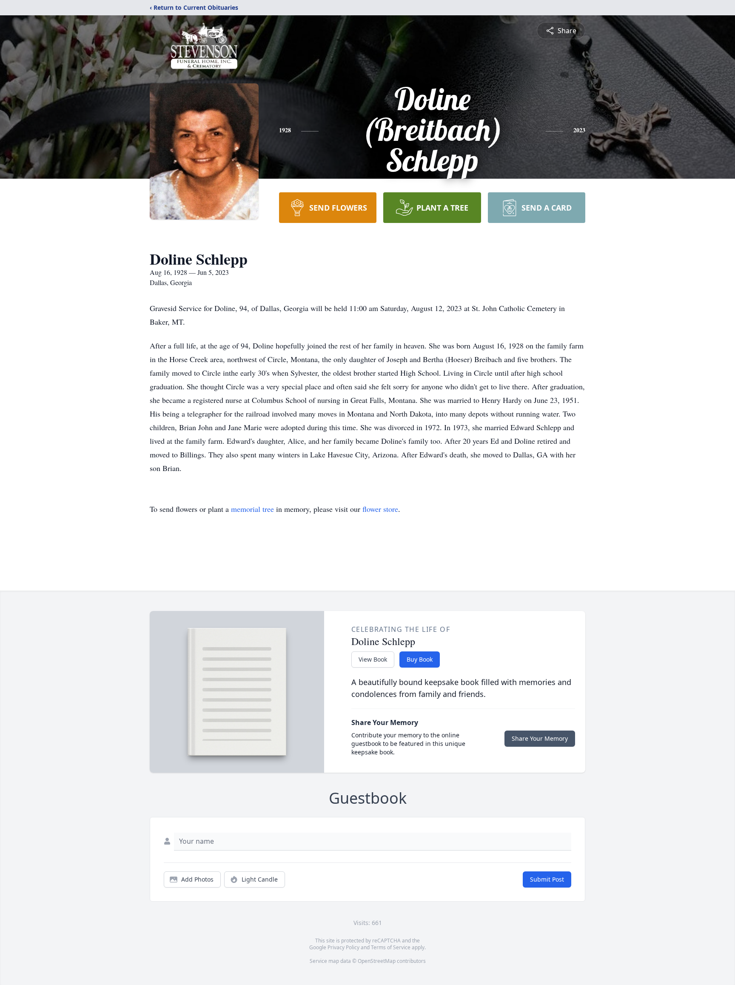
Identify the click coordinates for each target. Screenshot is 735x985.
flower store (380, 509)
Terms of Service (390, 947)
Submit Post (547, 879)
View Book (373, 659)
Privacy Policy (343, 947)
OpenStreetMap (377, 961)
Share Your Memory (540, 738)
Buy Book (420, 659)
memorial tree (252, 509)
